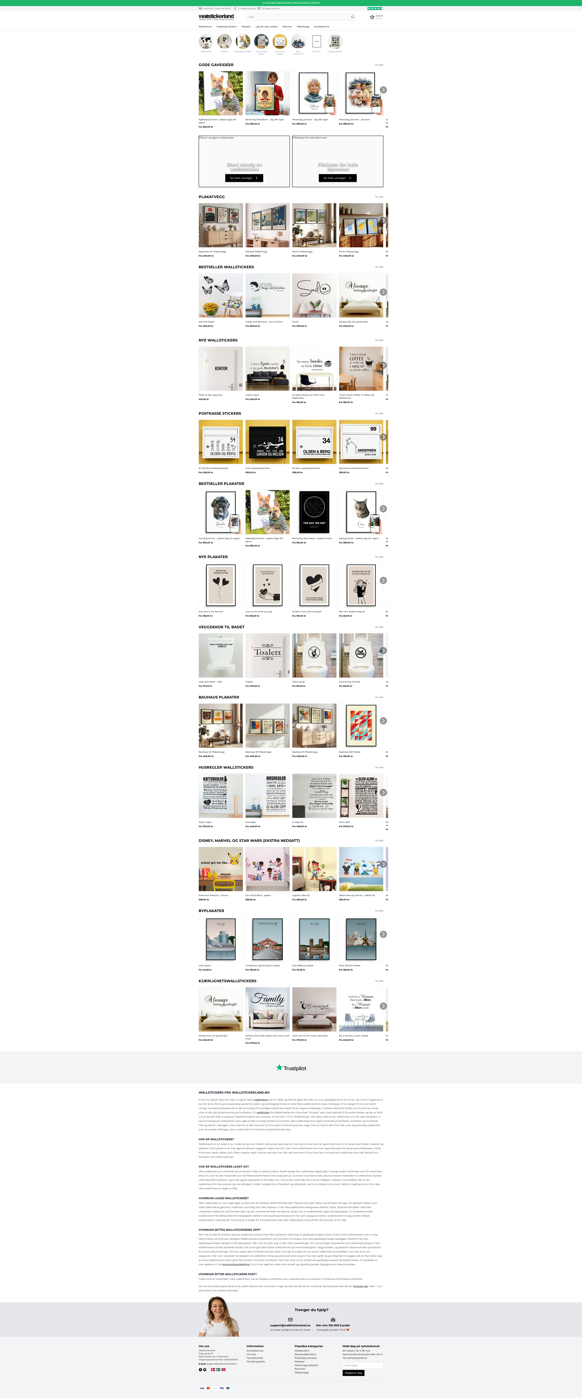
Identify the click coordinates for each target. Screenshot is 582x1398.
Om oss (251, 1354)
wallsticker (263, 1112)
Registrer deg (353, 1372)
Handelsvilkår (255, 1358)
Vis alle (379, 64)
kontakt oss (360, 1286)
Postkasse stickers (227, 26)
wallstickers (261, 1099)
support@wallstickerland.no (290, 1325)
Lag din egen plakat (267, 26)
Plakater (246, 26)
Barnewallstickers (305, 1354)
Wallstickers (205, 26)
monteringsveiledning (235, 1264)
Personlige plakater (306, 1365)
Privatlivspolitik (256, 1361)
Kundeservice (321, 26)
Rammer (287, 26)
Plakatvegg (303, 26)
